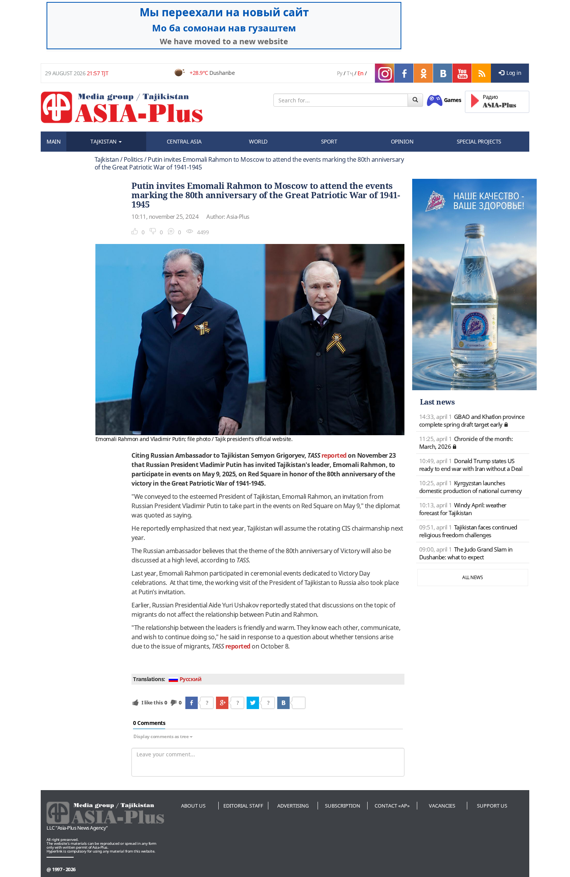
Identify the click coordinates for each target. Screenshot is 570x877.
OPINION (402, 141)
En (361, 73)
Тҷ (350, 73)
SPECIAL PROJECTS (479, 141)
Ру (339, 73)
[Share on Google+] (222, 703)
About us (193, 805)
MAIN (53, 141)
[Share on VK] (283, 703)
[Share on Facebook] (191, 703)
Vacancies (442, 805)
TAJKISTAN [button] (104, 141)
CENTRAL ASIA (184, 141)
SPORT (329, 141)
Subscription (342, 805)
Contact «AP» (392, 805)
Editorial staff (243, 805)
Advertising (293, 805)
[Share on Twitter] (253, 703)
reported (334, 455)
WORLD (258, 141)
